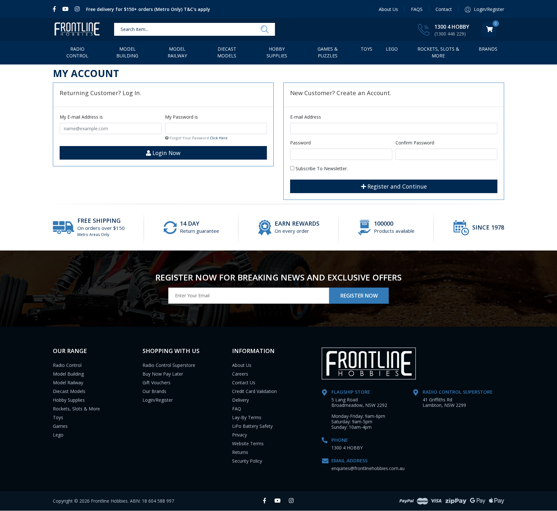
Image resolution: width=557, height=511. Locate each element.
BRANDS (488, 49)
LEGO (392, 49)
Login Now (166, 153)
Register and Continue (396, 186)
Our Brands (154, 391)
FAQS (417, 9)
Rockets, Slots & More (438, 52)
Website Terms (248, 443)
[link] (56, 9)
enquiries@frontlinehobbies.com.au (368, 468)
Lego (58, 435)
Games (60, 426)
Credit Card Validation (254, 391)
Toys (366, 49)
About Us (388, 9)
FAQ (236, 409)
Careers (240, 374)
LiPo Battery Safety (252, 426)
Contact (443, 9)
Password (300, 143)
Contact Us (243, 382)
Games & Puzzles (328, 52)
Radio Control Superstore (168, 365)
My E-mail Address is (81, 117)
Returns (240, 452)
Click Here (219, 137)
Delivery (240, 400)
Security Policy (247, 461)
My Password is (181, 117)
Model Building (127, 52)
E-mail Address (305, 117)
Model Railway (177, 52)
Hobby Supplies (277, 52)
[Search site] (264, 29)
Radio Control (77, 52)
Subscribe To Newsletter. (321, 168)
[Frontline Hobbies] (77, 29)
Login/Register (157, 400)
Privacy (239, 435)
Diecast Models (226, 52)
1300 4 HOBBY (452, 26)
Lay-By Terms (246, 417)
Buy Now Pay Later (162, 374)
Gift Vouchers (156, 382)
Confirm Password (415, 143)
